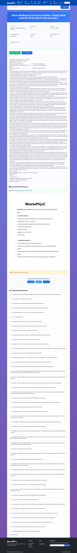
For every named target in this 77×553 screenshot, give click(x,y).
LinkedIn (47, 281)
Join (67, 2)
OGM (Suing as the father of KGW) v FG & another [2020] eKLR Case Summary (29, 484)
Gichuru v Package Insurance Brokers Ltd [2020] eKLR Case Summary (27, 407)
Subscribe (67, 545)
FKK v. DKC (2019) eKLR (17, 317)
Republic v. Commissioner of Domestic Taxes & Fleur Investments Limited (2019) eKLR (30, 344)
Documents (27, 3)
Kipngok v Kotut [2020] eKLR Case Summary (22, 448)
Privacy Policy (41, 544)
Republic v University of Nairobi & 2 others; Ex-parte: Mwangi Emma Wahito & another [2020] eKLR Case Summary (36, 383)
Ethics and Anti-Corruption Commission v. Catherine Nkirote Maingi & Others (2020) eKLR (31, 335)
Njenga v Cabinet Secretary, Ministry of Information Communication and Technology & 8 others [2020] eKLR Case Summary (38, 469)
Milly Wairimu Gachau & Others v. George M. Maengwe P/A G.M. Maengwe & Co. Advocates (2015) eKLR (34, 357)
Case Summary (15, 52)
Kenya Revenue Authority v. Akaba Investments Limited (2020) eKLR (27, 353)
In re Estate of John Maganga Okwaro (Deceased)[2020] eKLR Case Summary (29, 495)
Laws (36, 3)
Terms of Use (41, 543)
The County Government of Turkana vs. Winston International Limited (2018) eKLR (29, 308)
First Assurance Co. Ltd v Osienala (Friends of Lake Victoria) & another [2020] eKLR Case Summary (33, 517)
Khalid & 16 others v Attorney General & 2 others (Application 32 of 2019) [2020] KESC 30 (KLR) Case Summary (36, 402)
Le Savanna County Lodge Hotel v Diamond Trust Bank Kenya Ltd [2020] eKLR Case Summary (32, 522)
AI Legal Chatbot (19, 2)
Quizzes (55, 3)
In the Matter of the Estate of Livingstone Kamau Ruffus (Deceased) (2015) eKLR (29, 326)
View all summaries (13, 534)
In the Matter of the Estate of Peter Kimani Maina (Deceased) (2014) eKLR (28, 303)
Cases (32, 3)
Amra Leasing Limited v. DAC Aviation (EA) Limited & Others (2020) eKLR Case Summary (31, 362)
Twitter (39, 281)
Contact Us (30, 546)
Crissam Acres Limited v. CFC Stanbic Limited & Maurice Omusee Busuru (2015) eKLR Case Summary (34, 387)
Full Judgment (28, 52)
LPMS (51, 3)
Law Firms (39, 2)
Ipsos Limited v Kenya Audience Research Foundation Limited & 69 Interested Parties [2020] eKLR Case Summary (36, 422)
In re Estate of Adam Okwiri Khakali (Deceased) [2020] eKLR (25, 499)
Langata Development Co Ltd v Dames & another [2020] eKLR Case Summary (29, 398)
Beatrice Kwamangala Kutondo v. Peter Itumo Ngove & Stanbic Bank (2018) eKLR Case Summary (32, 366)
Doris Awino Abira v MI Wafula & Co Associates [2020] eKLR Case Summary (28, 508)
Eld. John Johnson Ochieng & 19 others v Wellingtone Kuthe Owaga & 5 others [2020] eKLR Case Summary (35, 513)
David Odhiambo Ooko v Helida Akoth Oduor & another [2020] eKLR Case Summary (30, 411)
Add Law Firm (46, 2)
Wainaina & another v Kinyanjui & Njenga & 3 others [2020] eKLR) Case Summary (29, 480)
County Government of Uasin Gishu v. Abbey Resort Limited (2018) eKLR (27, 312)
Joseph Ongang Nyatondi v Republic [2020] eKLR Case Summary (26, 531)
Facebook (31, 281)
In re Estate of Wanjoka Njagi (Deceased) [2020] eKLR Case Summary (27, 459)
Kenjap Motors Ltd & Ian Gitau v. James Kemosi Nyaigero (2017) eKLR (27, 321)
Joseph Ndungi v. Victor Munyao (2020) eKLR (22, 299)
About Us (30, 545)
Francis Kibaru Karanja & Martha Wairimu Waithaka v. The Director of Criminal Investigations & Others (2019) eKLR (36, 294)
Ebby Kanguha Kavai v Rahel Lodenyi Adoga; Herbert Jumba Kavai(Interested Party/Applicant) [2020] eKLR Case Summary (38, 504)
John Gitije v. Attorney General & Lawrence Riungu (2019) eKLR (25, 339)
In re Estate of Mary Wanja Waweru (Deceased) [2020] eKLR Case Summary (28, 526)
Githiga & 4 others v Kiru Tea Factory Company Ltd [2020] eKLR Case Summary (29, 426)
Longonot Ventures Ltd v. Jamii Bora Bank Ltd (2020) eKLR (25, 330)
